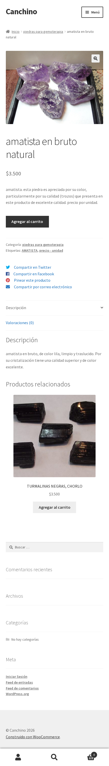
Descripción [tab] (16, 307)
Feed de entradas (19, 682)
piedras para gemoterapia (43, 31)
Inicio (16, 31)
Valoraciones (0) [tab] (20, 322)
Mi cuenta (18, 757)
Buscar (54, 757)
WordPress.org (17, 694)
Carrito (84, 753)
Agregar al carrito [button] (54, 507)
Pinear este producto (32, 280)
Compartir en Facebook (33, 273)
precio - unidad (51, 250)
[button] (96, 58)
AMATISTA (30, 250)
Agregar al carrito (27, 221)
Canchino (21, 11)
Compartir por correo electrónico (43, 286)
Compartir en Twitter (32, 267)
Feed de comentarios (22, 688)
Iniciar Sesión (16, 676)
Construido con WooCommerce (33, 736)
